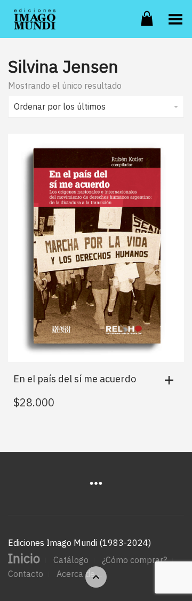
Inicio (24, 558)
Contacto (25, 573)
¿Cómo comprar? (134, 559)
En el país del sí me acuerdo (74, 379)
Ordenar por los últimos (60, 106)
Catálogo (71, 559)
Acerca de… (79, 573)
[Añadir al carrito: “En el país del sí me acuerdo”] (172, 380)
